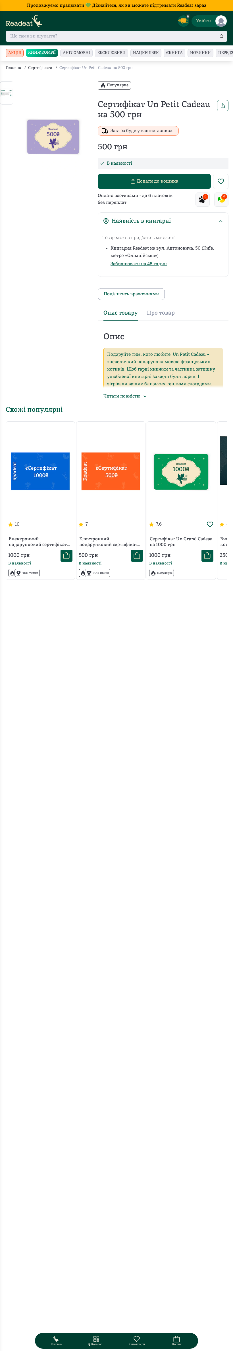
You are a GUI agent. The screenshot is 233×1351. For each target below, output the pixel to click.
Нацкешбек (146, 53)
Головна (13, 68)
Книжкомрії (42, 53)
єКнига (174, 53)
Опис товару (120, 313)
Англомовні (76, 53)
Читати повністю (121, 396)
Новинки (200, 53)
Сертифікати (40, 68)
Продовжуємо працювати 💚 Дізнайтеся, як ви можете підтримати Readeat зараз (116, 5)
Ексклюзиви (111, 53)
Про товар (161, 313)
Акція (14, 53)
